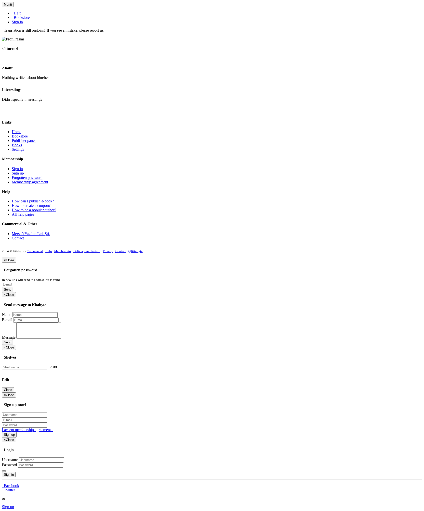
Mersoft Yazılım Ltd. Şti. (31, 234)
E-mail (7, 320)
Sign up (18, 173)
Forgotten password (27, 177)
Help (16, 13)
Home (16, 132)
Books (17, 145)
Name (6, 314)
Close (8, 390)
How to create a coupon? (31, 205)
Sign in (17, 22)
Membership (62, 251)
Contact (18, 238)
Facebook (10, 486)
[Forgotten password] (4, 471)
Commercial (35, 251)
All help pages (23, 214)
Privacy (108, 251)
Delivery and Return (86, 251)
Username (10, 460)
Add (52, 367)
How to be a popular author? (34, 210)
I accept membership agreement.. (27, 430)
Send (7, 289)
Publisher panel (24, 140)
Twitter (8, 490)
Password (9, 465)
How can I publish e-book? (33, 201)
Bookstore (21, 17)
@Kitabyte (135, 251)
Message (8, 337)
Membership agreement (30, 182)
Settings (18, 149)
